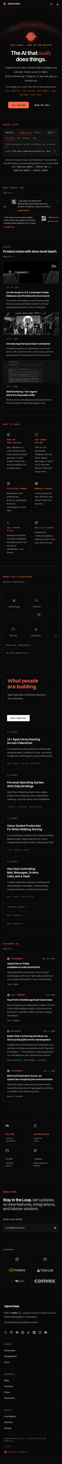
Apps (35, 138)
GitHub (7, 1428)
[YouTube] (45, 1332)
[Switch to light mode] (58, 4)
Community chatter (16, 907)
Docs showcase (14, 915)
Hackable (26, 138)
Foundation (10, 1416)
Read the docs (42, 105)
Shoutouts (9, 1398)
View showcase (18, 718)
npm (18, 138)
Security (8, 1422)
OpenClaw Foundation (18, 1322)
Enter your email (12, 1219)
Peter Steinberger (13, 1316)
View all (8, 193)
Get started (18, 105)
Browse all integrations (18, 645)
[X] (5, 1332)
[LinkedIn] (34, 1332)
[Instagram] (40, 1332)
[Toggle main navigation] (51, 4)
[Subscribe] (54, 1227)
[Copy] (55, 151)
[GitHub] (11, 1332)
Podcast (8, 1386)
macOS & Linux (26, 132)
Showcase (9, 1350)
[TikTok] (28, 1332)
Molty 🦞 (17, 1312)
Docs (7, 1362)
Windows (38, 132)
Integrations (10, 1356)
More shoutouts (14, 924)
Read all (7, 257)
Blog (6, 1380)
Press (7, 1392)
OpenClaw (11, 1306)
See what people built (17, 653)
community (31, 1316)
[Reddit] (22, 1332)
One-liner (10, 138)
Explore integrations (13, 582)
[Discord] (17, 1332)
